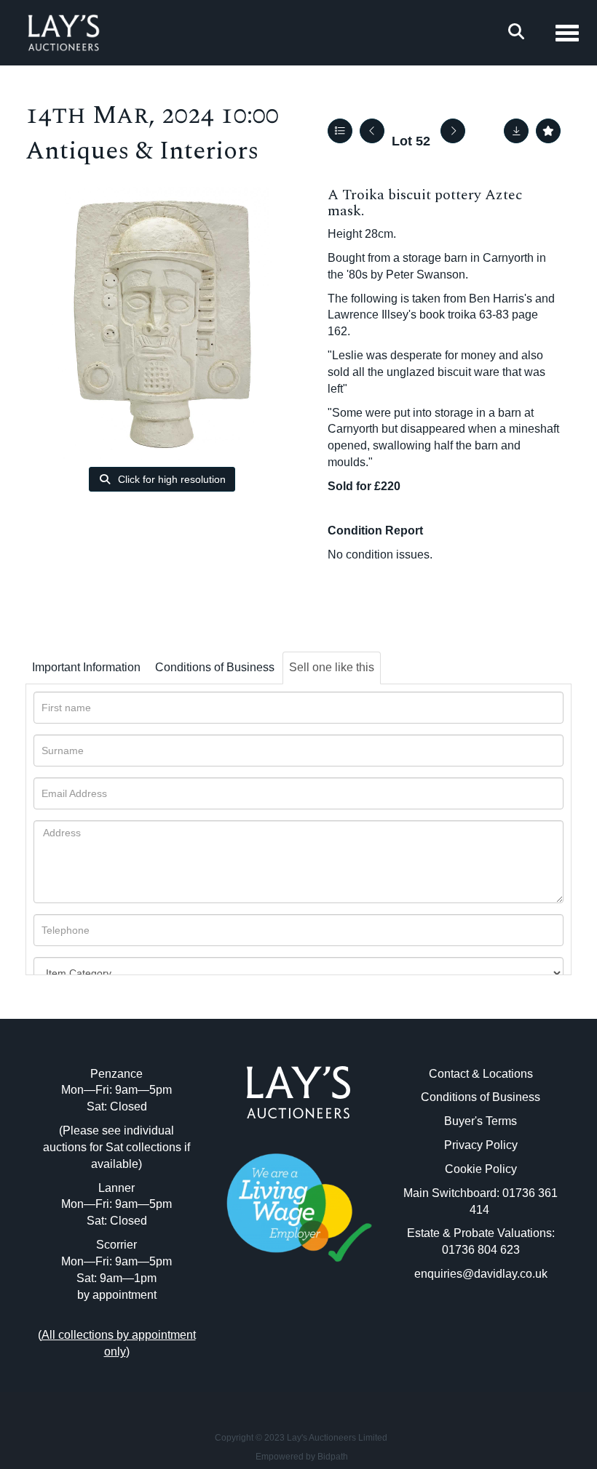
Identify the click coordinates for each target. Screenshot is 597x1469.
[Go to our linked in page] (298, 1327)
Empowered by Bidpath (302, 1457)
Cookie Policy (481, 1169)
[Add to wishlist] (548, 131)
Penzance (116, 1074)
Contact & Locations (481, 1074)
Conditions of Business (214, 667)
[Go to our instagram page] (329, 1327)
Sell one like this (331, 667)
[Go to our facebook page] (268, 1327)
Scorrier (116, 1244)
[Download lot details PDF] (516, 131)
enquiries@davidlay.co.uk (480, 1274)
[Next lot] (452, 131)
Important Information (86, 667)
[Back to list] (340, 131)
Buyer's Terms (480, 1121)
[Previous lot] (372, 131)
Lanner (116, 1188)
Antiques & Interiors (141, 151)
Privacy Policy (481, 1145)
